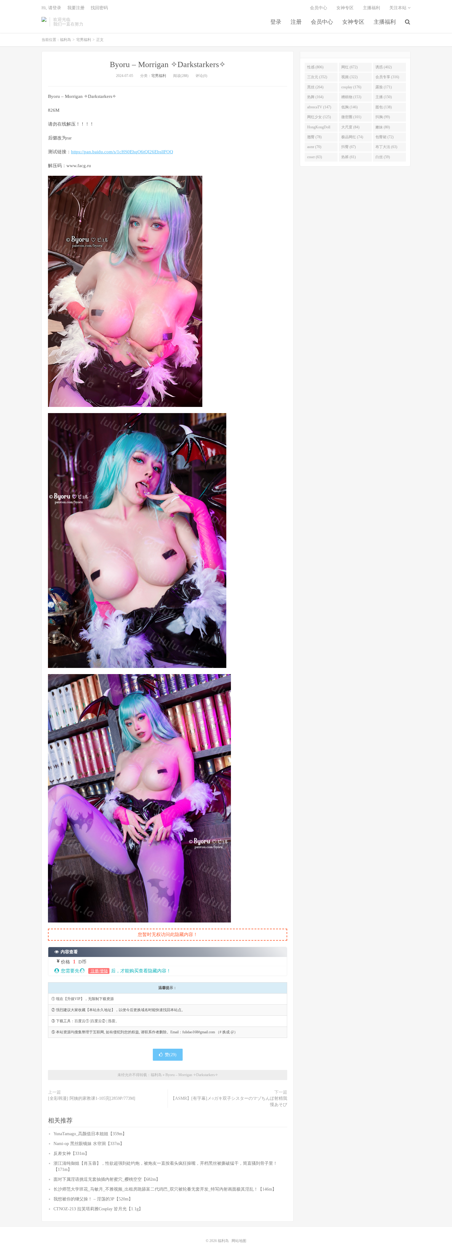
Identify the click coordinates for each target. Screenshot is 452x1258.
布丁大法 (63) (386, 147)
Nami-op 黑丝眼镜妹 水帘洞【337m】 (89, 1143)
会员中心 (322, 22)
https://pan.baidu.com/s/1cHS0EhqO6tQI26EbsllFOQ (122, 151)
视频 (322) (349, 77)
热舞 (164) (315, 97)
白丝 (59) (382, 157)
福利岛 (44, 22)
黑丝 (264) (315, 87)
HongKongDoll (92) (318, 128)
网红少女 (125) (319, 117)
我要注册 (76, 8)
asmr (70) (314, 147)
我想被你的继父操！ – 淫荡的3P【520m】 (93, 1199)
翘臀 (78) (314, 137)
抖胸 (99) (382, 117)
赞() (170, 1054)
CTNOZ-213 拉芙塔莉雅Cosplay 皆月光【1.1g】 (98, 1209)
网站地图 (239, 1241)
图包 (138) (383, 107)
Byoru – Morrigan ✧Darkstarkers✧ (168, 64)
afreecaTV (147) (319, 107)
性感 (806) (315, 67)
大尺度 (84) (350, 127)
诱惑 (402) (383, 67)
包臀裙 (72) (384, 137)
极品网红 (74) (352, 137)
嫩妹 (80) (382, 127)
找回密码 (99, 8)
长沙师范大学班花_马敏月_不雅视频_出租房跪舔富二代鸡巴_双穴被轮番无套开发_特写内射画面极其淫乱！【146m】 (165, 1189)
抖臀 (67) (348, 147)
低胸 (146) (349, 107)
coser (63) (314, 157)
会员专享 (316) (387, 77)
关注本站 (398, 8)
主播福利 (385, 22)
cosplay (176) (351, 87)
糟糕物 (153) (351, 97)
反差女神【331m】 (71, 1153)
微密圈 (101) (351, 117)
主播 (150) (383, 97)
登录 (275, 22)
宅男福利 (83, 40)
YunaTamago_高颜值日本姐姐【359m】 (90, 1133)
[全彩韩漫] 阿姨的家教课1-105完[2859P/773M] (91, 1098)
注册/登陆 (99, 971)
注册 (296, 22)
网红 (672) (349, 67)
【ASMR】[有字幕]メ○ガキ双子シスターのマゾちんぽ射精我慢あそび (229, 1101)
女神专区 (353, 22)
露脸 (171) (383, 87)
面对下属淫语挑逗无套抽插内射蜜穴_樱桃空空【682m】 (107, 1179)
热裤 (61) (348, 157)
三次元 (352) (317, 77)
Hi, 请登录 (51, 8)
